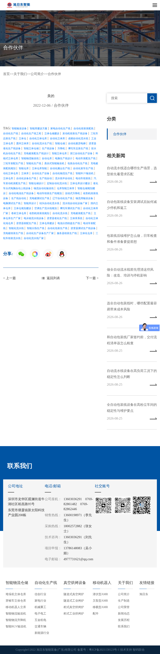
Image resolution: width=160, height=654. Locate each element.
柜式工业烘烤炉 (74, 613)
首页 (6, 74)
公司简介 (37, 74)
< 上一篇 (9, 278)
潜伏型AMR (100, 594)
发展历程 (124, 620)
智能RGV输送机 (16, 626)
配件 (96, 613)
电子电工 (40, 613)
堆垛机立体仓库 (16, 594)
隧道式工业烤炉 (74, 600)
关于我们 (20, 74)
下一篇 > (92, 278)
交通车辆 (40, 626)
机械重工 (40, 607)
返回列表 (53, 278)
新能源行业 (42, 632)
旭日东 (143, 594)
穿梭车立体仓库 (16, 600)
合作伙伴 (54, 74)
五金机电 (40, 620)
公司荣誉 (124, 607)
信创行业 (40, 594)
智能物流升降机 (16, 620)
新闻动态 (124, 613)
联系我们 (124, 626)
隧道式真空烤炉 (74, 594)
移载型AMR (100, 607)
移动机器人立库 (16, 607)
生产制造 (124, 600)
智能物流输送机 (16, 613)
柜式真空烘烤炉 (74, 607)
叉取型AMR (100, 600)
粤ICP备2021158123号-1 (104, 649)
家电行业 (40, 600)
